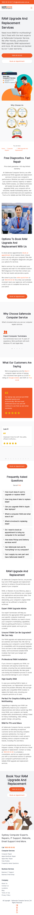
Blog (3, 890)
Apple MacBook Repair (9, 856)
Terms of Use (6, 893)
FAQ (19, 485)
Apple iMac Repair (7, 858)
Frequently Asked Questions (10, 863)
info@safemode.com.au (21, 2)
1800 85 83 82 (7, 2)
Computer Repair (7, 854)
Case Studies (6, 861)
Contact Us (5, 886)
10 (28, 459)
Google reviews (14, 378)
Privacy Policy (6, 895)
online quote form (22, 277)
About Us (4, 883)
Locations (5, 888)
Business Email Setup (8, 874)
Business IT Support (8, 872)
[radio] (6, 413)
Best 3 (27, 371)
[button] (17, 493)
